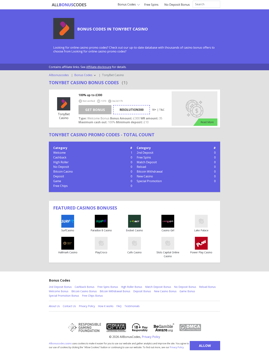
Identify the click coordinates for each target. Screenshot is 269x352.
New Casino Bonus (165, 291)
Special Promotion (149, 181)
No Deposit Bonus (177, 5)
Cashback (59, 157)
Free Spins (151, 5)
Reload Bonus (207, 287)
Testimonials (132, 306)
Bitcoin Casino (63, 171)
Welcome (59, 153)
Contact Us (69, 306)
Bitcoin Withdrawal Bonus (115, 291)
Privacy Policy (177, 347)
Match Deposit (147, 162)
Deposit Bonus (142, 291)
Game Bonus (187, 291)
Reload (141, 167)
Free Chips (60, 186)
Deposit (58, 176)
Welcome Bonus (58, 291)
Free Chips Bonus (92, 295)
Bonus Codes (127, 4)
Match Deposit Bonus (158, 287)
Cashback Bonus (84, 287)
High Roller (61, 162)
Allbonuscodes (59, 75)
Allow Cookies (205, 346)
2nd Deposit (145, 153)
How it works (105, 306)
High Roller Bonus (131, 287)
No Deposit (61, 167)
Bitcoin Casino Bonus (84, 291)
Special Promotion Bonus (64, 295)
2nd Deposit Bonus (60, 287)
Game (57, 181)
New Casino (145, 176)
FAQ (119, 306)
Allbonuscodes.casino (60, 343)
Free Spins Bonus (107, 287)
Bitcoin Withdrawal (149, 171)
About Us (54, 306)
